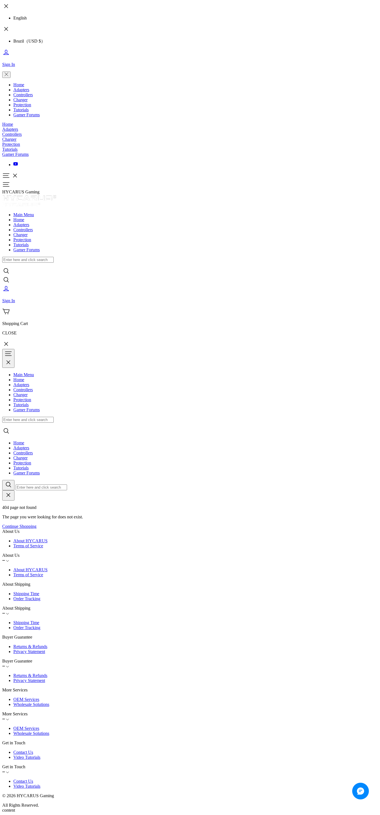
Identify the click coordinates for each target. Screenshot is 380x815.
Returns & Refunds (30, 646)
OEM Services (26, 699)
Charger (20, 99)
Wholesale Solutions (31, 704)
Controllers (23, 94)
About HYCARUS (30, 540)
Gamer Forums (26, 114)
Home (18, 84)
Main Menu (23, 214)
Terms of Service (28, 545)
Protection (22, 104)
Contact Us (23, 752)
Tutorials (21, 109)
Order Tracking (26, 598)
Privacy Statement (29, 651)
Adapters (21, 89)
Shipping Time (26, 593)
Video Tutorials (26, 757)
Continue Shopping (19, 526)
